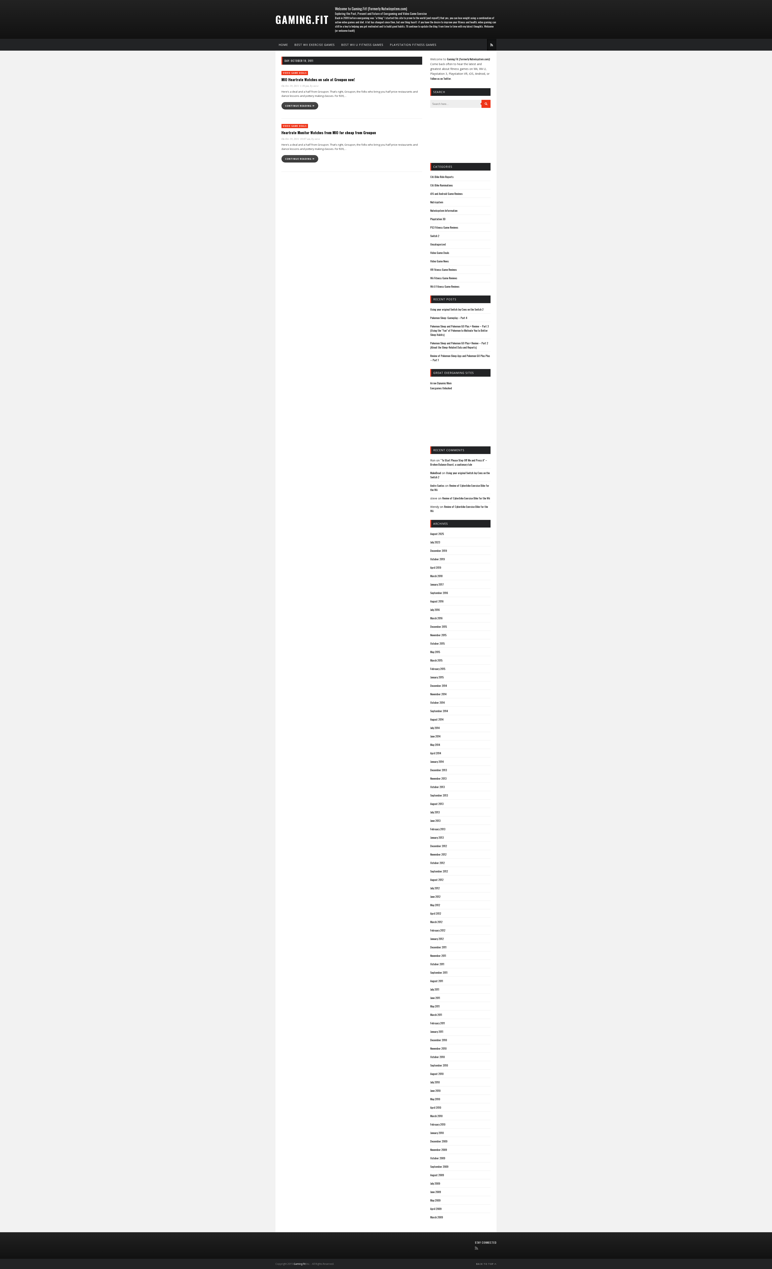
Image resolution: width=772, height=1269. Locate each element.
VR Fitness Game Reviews (443, 269)
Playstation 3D (438, 219)
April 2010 (435, 1107)
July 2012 (435, 888)
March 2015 (436, 660)
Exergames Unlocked (441, 388)
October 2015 (437, 643)
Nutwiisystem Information (443, 210)
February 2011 (437, 1023)
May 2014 (435, 744)
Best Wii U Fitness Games (362, 45)
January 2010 (437, 1133)
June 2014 (435, 736)
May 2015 (435, 652)
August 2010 (436, 1074)
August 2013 (436, 804)
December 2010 (438, 1040)
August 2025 (437, 534)
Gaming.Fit (302, 19)
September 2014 (439, 711)
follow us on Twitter (440, 78)
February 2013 (437, 829)
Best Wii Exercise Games (314, 45)
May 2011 (435, 1006)
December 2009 (438, 1141)
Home (283, 45)
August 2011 (436, 981)
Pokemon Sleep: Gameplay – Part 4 (448, 318)
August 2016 (436, 601)
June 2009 (435, 1192)
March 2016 (436, 618)
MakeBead (435, 473)
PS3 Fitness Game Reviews (444, 227)
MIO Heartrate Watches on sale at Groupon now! (318, 79)
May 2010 (435, 1099)
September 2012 (439, 871)
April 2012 (435, 913)
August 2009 (437, 1175)
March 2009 (436, 1217)
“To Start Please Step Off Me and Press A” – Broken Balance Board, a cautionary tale (458, 462)
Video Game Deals (295, 73)
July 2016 (435, 609)
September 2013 (439, 795)
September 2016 (439, 593)
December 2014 (438, 685)
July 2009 (435, 1183)
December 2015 (438, 626)
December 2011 (438, 947)
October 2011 (437, 964)
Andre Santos (437, 485)
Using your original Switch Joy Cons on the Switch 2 (457, 309)
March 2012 (436, 922)
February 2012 (437, 930)
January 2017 (437, 584)
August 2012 (436, 879)
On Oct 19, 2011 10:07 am (295, 139)
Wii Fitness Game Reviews (443, 278)
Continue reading (298, 105)
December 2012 (438, 846)
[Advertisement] (450, 135)
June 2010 (435, 1090)
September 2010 (439, 1065)
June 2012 (435, 896)
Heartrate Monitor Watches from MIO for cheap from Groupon (328, 132)
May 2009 (435, 1200)
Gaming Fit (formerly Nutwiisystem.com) (468, 59)
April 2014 (435, 753)
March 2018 (436, 576)
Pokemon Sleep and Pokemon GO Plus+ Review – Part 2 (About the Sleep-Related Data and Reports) (459, 345)
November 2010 (438, 1048)
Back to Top (485, 1263)
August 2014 (436, 719)
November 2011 (438, 955)
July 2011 (434, 989)
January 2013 (437, 837)
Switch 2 (434, 236)
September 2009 (439, 1166)
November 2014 (438, 694)
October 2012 (437, 863)
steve (316, 86)
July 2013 (435, 812)
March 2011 (436, 1014)
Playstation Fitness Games (413, 45)
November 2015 (438, 635)
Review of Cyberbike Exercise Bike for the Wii (466, 498)
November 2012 (438, 854)
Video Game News (439, 261)
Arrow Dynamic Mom (441, 383)
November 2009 (438, 1149)
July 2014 (435, 728)
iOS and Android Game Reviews (446, 193)
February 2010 (437, 1124)
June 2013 (435, 820)
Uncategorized (438, 244)
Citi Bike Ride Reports (442, 177)
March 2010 (436, 1116)
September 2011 (439, 972)
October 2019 (437, 559)
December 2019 (438, 550)
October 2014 (437, 702)
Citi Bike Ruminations (441, 185)
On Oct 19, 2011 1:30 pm (295, 86)
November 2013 (438, 778)
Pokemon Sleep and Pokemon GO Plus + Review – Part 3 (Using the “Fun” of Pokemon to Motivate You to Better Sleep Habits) (459, 330)
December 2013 (438, 770)
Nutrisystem (436, 202)
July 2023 (435, 542)
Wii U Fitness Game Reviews (444, 286)
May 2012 (435, 905)
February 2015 (437, 669)
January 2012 (437, 939)
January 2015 (437, 677)
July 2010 (435, 1082)
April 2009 (435, 1209)
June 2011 (435, 998)
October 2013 (437, 787)
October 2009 (437, 1158)
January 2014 (437, 761)
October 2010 (437, 1057)
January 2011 (436, 1031)
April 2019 (435, 567)
